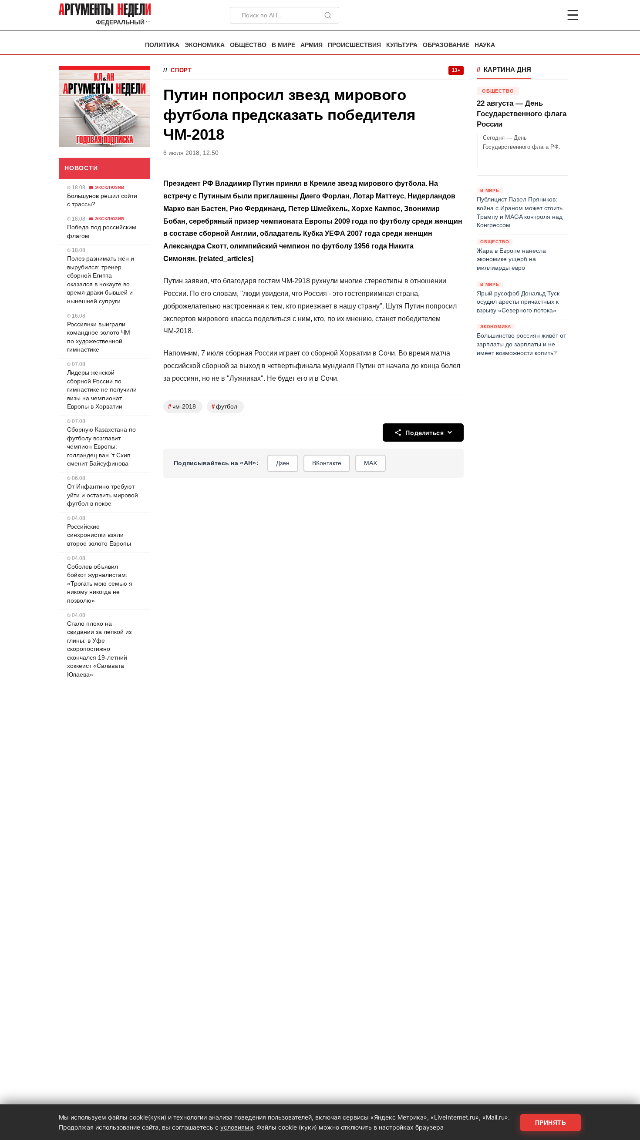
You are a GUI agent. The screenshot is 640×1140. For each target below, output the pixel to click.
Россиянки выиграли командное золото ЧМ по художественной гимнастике (98, 337)
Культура (402, 45)
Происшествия (354, 45)
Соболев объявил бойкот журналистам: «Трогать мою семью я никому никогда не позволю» (99, 583)
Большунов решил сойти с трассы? (102, 200)
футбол (224, 406)
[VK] (549, 15)
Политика (162, 45)
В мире (283, 45)
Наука (485, 45)
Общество (248, 45)
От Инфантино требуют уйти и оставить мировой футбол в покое (102, 495)
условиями (236, 1127)
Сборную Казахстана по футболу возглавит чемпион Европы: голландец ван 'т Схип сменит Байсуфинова (101, 446)
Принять (550, 1122)
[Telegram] (527, 15)
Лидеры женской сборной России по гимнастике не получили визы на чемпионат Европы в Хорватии (102, 389)
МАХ (370, 462)
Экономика (205, 45)
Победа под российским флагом (101, 231)
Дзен (283, 462)
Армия (311, 45)
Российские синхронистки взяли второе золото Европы (99, 535)
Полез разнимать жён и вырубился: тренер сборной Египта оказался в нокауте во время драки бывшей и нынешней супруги (100, 280)
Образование (446, 45)
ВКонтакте (326, 462)
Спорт (181, 70)
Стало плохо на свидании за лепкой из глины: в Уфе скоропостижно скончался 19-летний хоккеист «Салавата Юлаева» (99, 649)
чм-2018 (182, 406)
